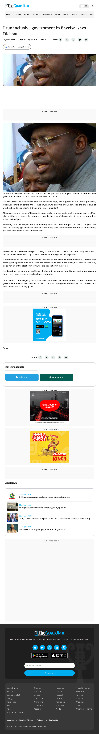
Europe (37, 691)
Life (64, 14)
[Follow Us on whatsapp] (64, 647)
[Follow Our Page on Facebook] (35, 647)
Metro (27, 14)
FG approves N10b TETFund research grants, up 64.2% (43, 508)
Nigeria (37, 709)
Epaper (18, 14)
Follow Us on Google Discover (19, 47)
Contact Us (53, 720)
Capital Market (13, 695)
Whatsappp (57, 377)
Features (60, 688)
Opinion (74, 14)
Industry (59, 698)
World (58, 709)
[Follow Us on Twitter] (42, 647)
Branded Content (15, 712)
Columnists (39, 705)
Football (59, 695)
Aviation (10, 691)
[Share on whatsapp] (73, 39)
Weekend (80, 691)
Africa (9, 705)
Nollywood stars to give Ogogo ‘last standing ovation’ (42, 529)
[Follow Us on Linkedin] (56, 647)
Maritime (60, 705)
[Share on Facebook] (60, 39)
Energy (10, 698)
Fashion (59, 691)
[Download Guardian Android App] (39, 655)
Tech (82, 14)
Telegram (23, 377)
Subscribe (49, 673)
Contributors (12, 688)
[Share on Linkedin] (86, 39)
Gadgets (80, 702)
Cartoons (38, 702)
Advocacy (11, 702)
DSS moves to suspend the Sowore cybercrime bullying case (45, 497)
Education (38, 698)
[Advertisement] (49, 580)
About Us (10, 720)
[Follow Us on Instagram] (49, 647)
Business (46, 14)
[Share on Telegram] (80, 39)
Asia (9, 709)
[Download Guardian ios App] (59, 655)
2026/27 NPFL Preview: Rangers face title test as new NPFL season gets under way (54, 518)
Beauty (37, 695)
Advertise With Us (26, 720)
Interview (80, 695)
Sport (57, 14)
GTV (91, 14)
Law (78, 705)
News (8, 14)
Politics (36, 14)
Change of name (84, 709)
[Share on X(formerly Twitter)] (67, 39)
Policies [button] (40, 720)
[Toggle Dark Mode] (84, 6)
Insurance (60, 702)
